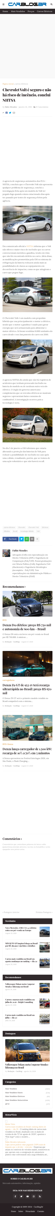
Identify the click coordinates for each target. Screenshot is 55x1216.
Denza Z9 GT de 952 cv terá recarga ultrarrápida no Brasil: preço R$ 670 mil (27, 689)
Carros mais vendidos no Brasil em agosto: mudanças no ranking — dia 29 (21, 960)
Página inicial (8, 84)
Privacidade (30, 1211)
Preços (31, 11)
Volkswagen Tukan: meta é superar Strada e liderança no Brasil (20, 985)
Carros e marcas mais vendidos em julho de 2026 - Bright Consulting (20, 1000)
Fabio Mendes (19, 550)
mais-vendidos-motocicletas (27, 1100)
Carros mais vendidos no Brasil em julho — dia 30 (20, 1016)
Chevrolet (21, 527)
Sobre (20, 1211)
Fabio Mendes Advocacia (15, 1142)
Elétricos (45, 527)
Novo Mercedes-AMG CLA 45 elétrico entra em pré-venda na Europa (20, 929)
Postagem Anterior (11, 912)
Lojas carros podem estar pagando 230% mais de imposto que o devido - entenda (25, 1146)
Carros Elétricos (44, 11)
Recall (15, 531)
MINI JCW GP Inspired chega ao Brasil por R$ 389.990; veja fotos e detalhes (21, 944)
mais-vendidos (27, 1089)
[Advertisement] (27, 46)
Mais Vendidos (18, 11)
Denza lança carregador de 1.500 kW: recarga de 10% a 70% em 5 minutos (27, 751)
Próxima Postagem (43, 912)
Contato (40, 1211)
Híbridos (7, 531)
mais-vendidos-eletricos (27, 1096)
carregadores (8, 680)
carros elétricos (21, 84)
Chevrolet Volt (33, 527)
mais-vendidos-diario (27, 1093)
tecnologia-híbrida (27, 531)
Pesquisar (51, 4)
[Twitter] (10, 113)
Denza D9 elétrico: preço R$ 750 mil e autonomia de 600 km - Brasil (27, 627)
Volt (38, 531)
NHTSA (29, 246)
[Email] (14, 113)
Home (5, 11)
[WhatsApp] (26, 539)
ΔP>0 (27, 1104)
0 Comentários (42, 107)
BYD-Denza (8, 744)
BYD (5, 620)
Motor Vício (10, 1124)
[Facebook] (7, 113)
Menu (3, 4)
